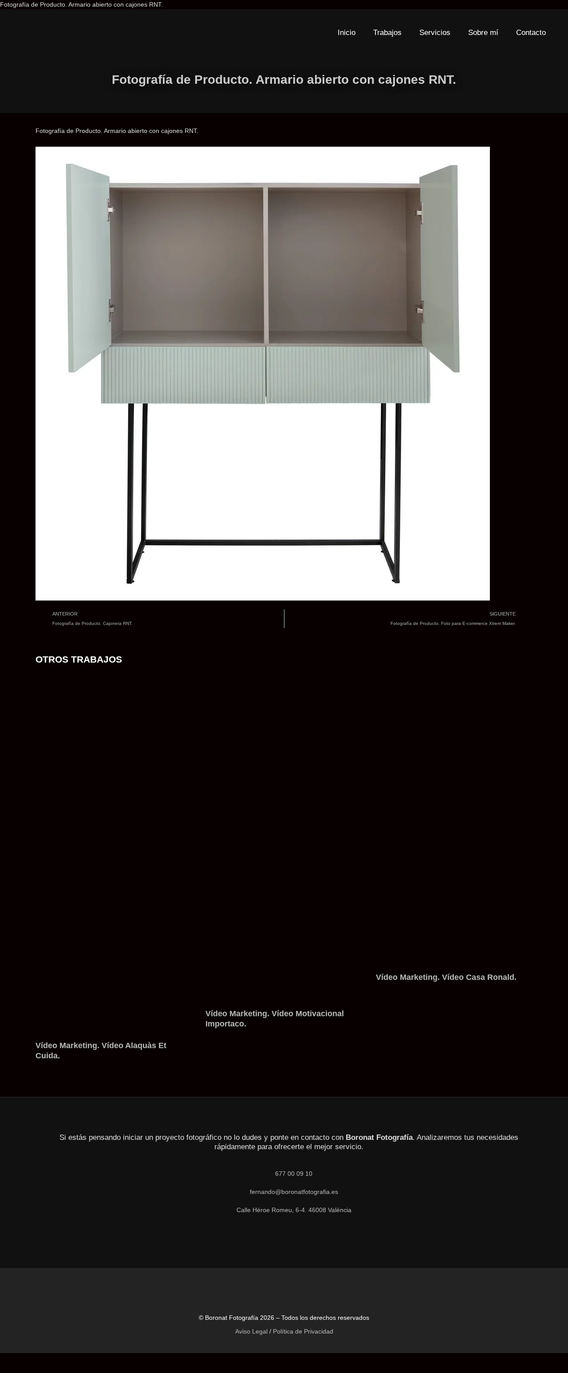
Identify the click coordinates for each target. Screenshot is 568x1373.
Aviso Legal (251, 1331)
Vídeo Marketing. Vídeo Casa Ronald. (446, 977)
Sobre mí (483, 32)
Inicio (346, 32)
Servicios (434, 32)
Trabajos (387, 32)
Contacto (531, 32)
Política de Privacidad (303, 1331)
